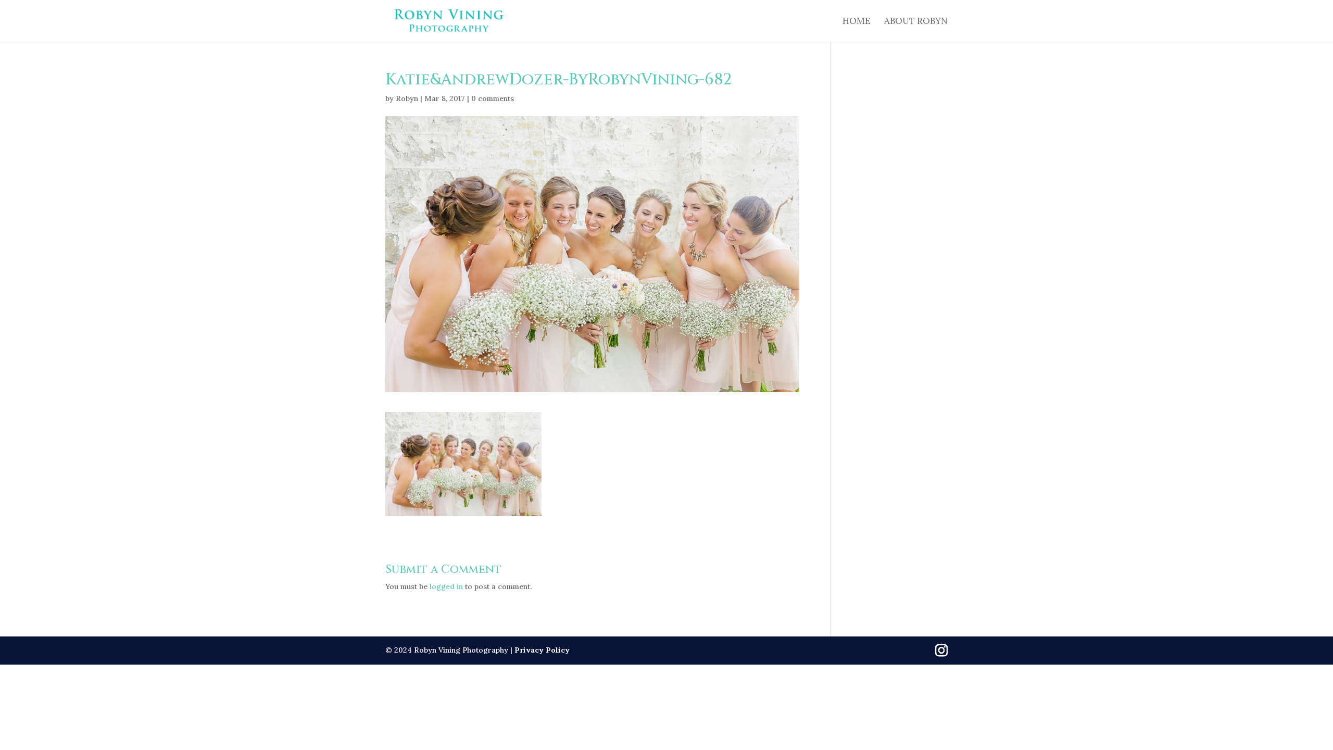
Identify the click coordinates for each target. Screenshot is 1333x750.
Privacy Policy (542, 650)
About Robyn (916, 22)
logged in (446, 586)
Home (856, 22)
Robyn (407, 98)
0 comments (492, 98)
